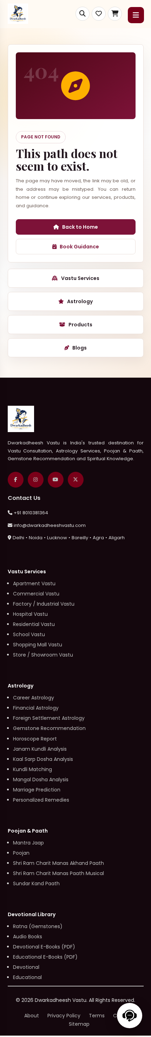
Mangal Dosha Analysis (40, 779)
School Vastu (29, 634)
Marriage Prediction (36, 789)
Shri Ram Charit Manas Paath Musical (58, 873)
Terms (97, 1015)
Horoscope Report (35, 738)
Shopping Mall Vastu (37, 644)
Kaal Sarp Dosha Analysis (43, 759)
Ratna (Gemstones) (38, 926)
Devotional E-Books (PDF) (44, 946)
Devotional (26, 967)
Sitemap (79, 1024)
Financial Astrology (36, 707)
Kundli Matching (32, 769)
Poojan (21, 852)
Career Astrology (33, 697)
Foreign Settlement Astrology (49, 718)
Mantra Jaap (28, 842)
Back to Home (80, 226)
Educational (27, 977)
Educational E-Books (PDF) (45, 956)
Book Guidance (79, 246)
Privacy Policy (63, 1015)
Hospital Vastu (30, 614)
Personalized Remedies (41, 799)
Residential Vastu (34, 624)
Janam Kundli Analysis (40, 748)
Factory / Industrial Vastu (43, 603)
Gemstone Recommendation (49, 728)
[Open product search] (83, 14)
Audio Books (27, 936)
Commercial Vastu (36, 593)
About (31, 1015)
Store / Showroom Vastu (43, 654)
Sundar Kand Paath (36, 883)
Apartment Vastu (34, 583)
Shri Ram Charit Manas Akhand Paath (58, 863)
